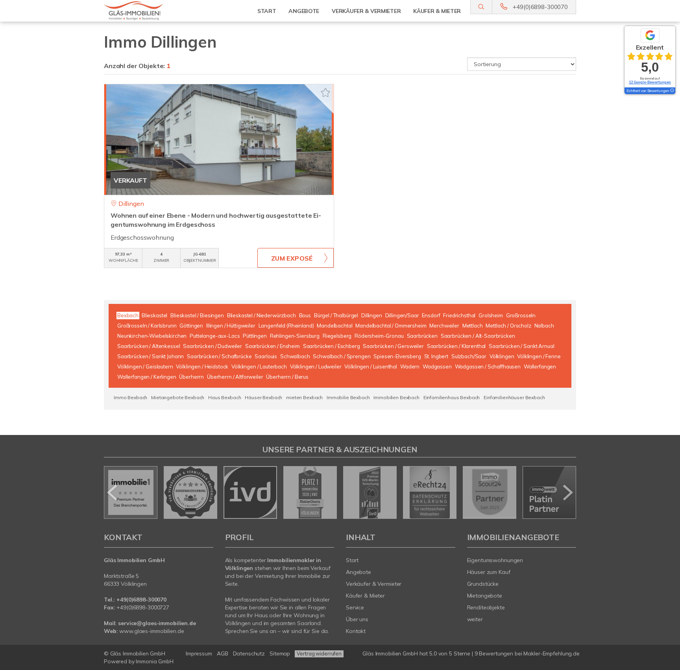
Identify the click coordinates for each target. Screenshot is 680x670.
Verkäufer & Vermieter (373, 583)
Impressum (199, 653)
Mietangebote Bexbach (177, 397)
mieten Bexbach (304, 397)
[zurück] (113, 492)
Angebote (358, 572)
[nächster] (567, 492)
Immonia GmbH (155, 661)
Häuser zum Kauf (488, 572)
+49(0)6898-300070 (540, 7)
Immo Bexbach (130, 397)
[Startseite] (158, 11)
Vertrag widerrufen (319, 653)
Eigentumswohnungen (495, 560)
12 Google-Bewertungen (650, 82)
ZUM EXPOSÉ (292, 258)
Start (266, 11)
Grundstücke (483, 583)
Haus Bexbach (224, 397)
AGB (222, 653)
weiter (475, 619)
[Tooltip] (671, 91)
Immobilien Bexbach (396, 397)
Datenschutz (249, 653)
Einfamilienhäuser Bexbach (514, 397)
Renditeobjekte (486, 607)
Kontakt (356, 631)
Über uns (357, 619)
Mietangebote (485, 595)
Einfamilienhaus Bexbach (451, 397)
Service (355, 607)
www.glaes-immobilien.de (151, 631)
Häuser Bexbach (263, 397)
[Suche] (481, 7)
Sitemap (280, 653)
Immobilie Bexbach (348, 397)
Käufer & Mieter (365, 595)
